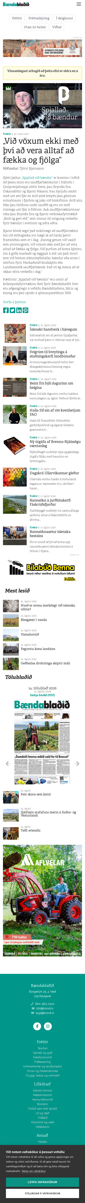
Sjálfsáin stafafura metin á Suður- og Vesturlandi (48, 814)
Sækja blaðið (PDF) (42, 695)
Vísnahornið (30, 634)
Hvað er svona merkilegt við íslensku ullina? (48, 607)
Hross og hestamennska (42, 1071)
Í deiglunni (64, 18)
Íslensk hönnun (42, 1090)
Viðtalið (42, 1117)
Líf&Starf (42, 1084)
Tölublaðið (18, 677)
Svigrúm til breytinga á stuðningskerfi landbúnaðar (53, 354)
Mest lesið (17, 590)
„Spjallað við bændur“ (37, 178)
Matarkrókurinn (42, 1095)
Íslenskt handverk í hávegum (53, 329)
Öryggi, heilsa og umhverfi (43, 1075)
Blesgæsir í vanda (34, 620)
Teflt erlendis (30, 830)
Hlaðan (42, 1141)
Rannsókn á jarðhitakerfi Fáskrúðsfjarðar (50, 502)
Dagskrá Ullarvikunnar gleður (54, 473)
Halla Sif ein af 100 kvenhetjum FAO (55, 412)
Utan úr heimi (35, 27)
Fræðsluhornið (42, 1057)
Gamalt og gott (42, 1052)
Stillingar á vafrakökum (42, 1193)
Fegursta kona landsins (38, 649)
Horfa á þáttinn (14, 302)
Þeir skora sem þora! (36, 794)
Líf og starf (42, 1113)
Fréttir (17, 18)
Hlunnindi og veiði (42, 1122)
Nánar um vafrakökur (34, 1171)
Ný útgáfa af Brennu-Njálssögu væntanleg (55, 443)
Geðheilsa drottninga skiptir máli (45, 663)
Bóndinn (42, 1104)
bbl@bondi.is (44, 1008)
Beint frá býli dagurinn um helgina (51, 385)
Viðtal (56, 27)
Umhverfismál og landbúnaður (42, 1066)
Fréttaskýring (38, 18)
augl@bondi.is (44, 1013)
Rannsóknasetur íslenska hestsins (50, 533)
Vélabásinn (42, 1126)
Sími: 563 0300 (44, 1003)
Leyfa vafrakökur (42, 1182)
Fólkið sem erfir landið (42, 1108)
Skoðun (42, 1048)
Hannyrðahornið (42, 1099)
